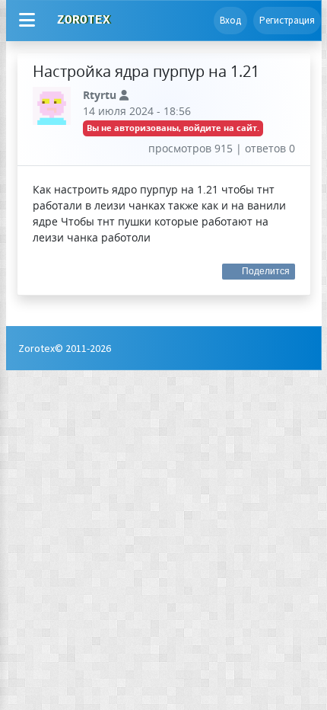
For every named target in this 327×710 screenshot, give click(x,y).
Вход (230, 20)
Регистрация (287, 20)
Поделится (266, 271)
